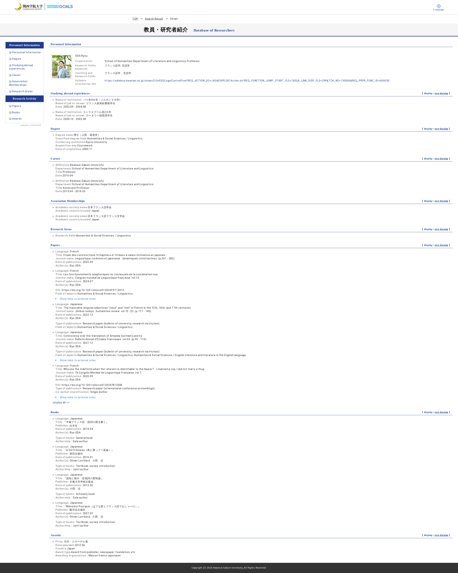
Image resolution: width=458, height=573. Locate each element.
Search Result (154, 18)
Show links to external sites (77, 298)
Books (16, 112)
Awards (17, 118)
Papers (16, 106)
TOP (135, 18)
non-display (441, 93)
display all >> (61, 402)
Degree (16, 58)
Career (16, 75)
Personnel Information (26, 52)
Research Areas (22, 91)
